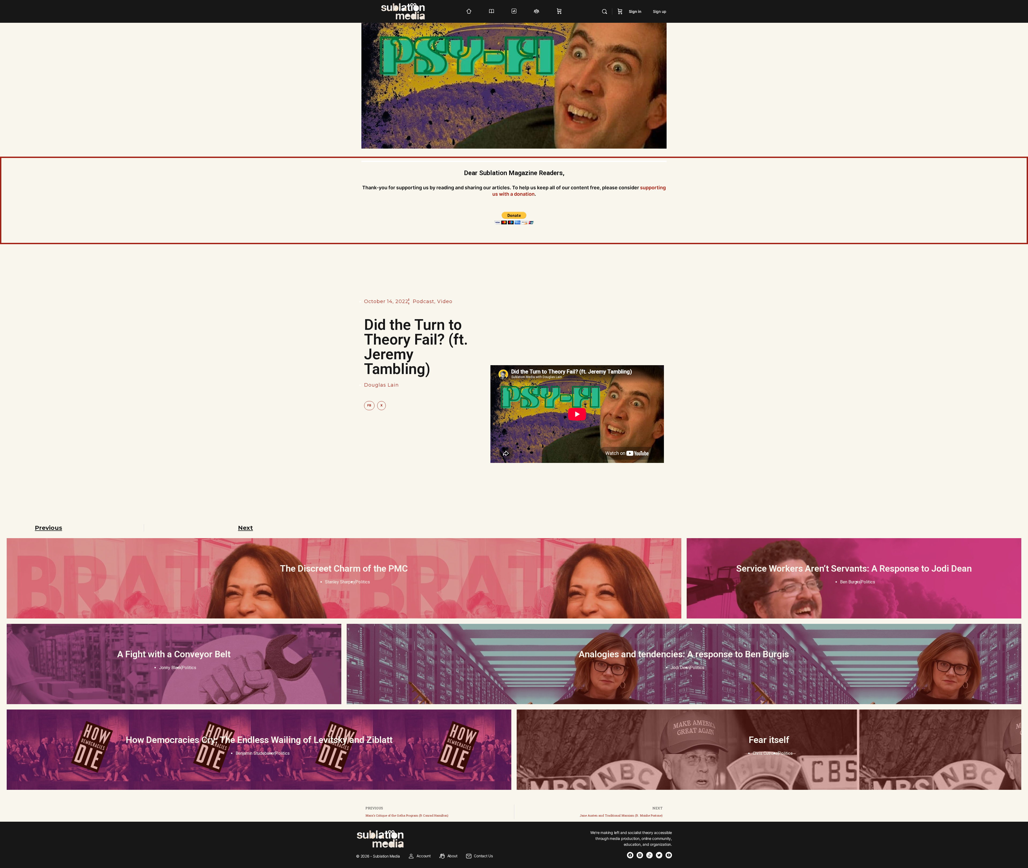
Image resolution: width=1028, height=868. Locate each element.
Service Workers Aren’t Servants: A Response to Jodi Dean (854, 568)
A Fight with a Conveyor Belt (173, 654)
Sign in (635, 11)
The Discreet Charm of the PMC (344, 568)
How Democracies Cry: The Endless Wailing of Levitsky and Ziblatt (259, 739)
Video (444, 301)
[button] (369, 405)
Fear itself (769, 739)
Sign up (659, 11)
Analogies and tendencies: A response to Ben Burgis (684, 654)
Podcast (423, 301)
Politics (363, 581)
